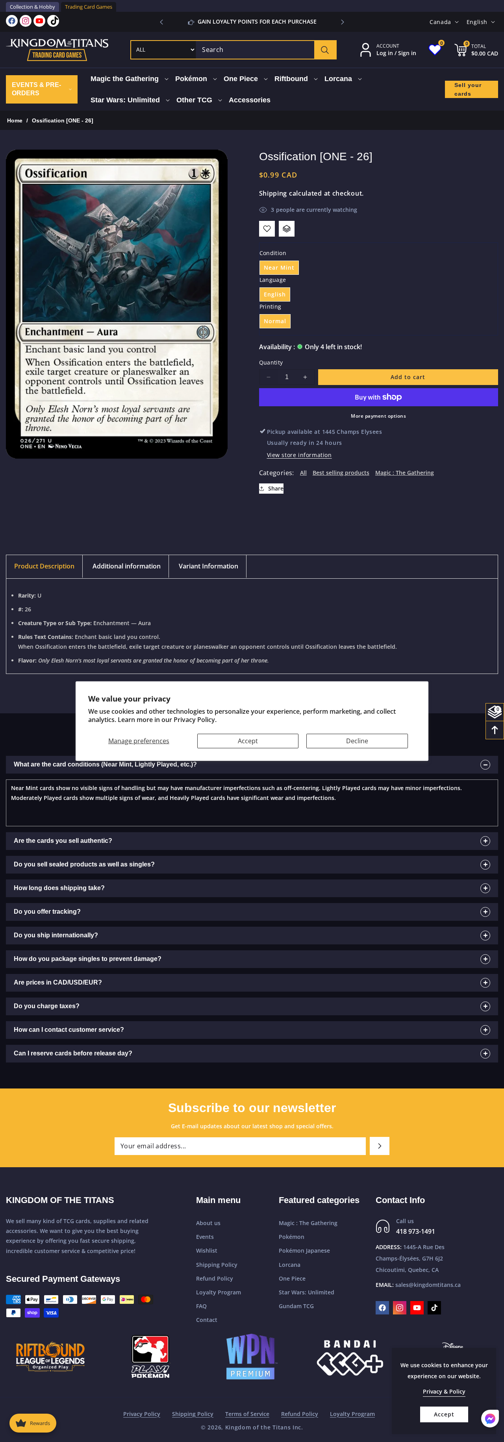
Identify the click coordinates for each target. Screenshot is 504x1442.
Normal (275, 321)
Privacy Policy (141, 1414)
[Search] (325, 50)
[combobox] (266, 50)
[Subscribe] (379, 1146)
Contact (206, 1320)
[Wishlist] (267, 229)
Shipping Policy (216, 1264)
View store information (299, 455)
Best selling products (341, 472)
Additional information (127, 566)
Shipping (273, 193)
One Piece (292, 1278)
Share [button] (276, 488)
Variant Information (208, 566)
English (275, 294)
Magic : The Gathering (404, 472)
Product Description (44, 566)
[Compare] (287, 229)
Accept (248, 740)
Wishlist (206, 1250)
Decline (357, 740)
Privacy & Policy (444, 1391)
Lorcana (289, 1264)
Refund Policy (214, 1278)
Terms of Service (247, 1414)
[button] (342, 22)
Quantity (271, 362)
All (303, 472)
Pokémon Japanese (304, 1250)
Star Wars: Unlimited (306, 1292)
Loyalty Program (218, 1292)
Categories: (276, 472)
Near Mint (279, 267)
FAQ (201, 1306)
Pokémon (291, 1236)
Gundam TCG (296, 1306)
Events (205, 1236)
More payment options (378, 416)
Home (14, 120)
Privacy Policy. (195, 719)
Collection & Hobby (32, 6)
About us (208, 1223)
